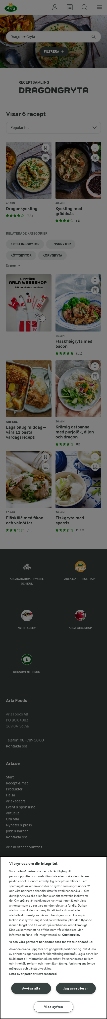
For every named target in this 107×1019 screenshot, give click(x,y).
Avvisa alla (31, 988)
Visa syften (53, 1007)
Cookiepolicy (71, 935)
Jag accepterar (76, 988)
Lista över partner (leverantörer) (33, 974)
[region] (53, 937)
